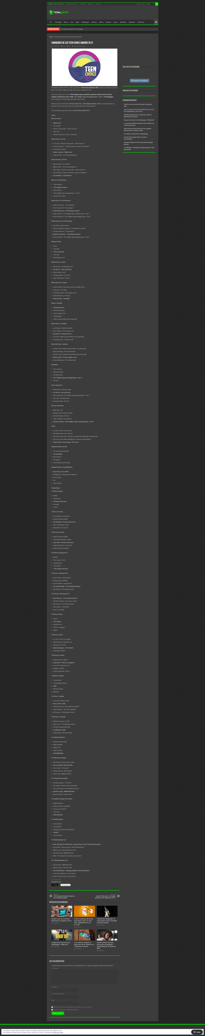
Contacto (98, 4)
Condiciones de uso (72, 4)
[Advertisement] (118, 13)
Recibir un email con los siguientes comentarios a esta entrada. (73, 1007)
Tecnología (58, 22)
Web (52, 1000)
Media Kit (90, 4)
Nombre (54, 987)
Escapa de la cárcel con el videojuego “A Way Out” (60, 943)
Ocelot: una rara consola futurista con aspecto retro (61, 920)
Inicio (50, 22)
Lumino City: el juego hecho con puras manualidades (76, 29)
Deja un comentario (79, 46)
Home (51, 37)
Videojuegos (85, 22)
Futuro (116, 22)
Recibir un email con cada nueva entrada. (66, 1009)
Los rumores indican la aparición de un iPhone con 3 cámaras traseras (84, 944)
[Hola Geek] (58, 12)
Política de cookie (58, 1032)
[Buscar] (156, 4)
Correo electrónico (57, 994)
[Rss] (137, 4)
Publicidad (83, 4)
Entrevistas (123, 22)
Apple (77, 22)
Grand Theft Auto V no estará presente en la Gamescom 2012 (105, 896)
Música (66, 22)
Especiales (132, 22)
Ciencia (101, 22)
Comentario (55, 968)
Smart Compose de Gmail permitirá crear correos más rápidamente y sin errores (83, 922)
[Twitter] (144, 4)
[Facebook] (142, 4)
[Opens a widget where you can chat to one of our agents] (197, 1032)
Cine (71, 22)
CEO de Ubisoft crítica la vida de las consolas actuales (64, 896)
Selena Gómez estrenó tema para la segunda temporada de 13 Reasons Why (106, 945)
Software (108, 22)
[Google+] (139, 4)
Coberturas (140, 22)
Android (94, 22)
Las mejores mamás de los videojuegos (136, 134)
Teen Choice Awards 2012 (81, 110)
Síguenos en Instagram (140, 80)
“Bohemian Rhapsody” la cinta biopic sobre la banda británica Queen (107, 921)
